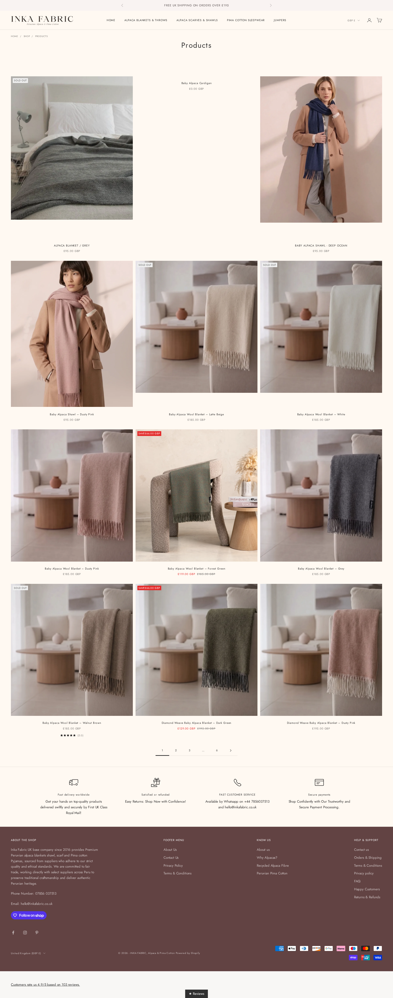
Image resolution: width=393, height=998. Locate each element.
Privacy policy (364, 873)
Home (14, 36)
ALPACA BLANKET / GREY (72, 246)
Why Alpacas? (267, 857)
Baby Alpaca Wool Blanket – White (321, 414)
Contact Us (171, 857)
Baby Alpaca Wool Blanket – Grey (321, 569)
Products (41, 36)
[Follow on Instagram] (25, 932)
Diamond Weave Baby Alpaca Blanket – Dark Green (197, 723)
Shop (27, 36)
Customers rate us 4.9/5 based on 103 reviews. (45, 984)
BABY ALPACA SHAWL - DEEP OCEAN (321, 246)
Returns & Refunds (367, 897)
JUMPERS (280, 20)
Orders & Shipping (368, 857)
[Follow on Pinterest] (37, 932)
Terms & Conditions (177, 873)
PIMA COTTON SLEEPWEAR (246, 20)
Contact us (361, 849)
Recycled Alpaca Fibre (273, 865)
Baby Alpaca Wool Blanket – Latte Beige (196, 414)
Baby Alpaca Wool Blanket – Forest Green (196, 569)
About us (263, 849)
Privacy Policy (173, 865)
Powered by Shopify (188, 953)
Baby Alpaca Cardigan (196, 83)
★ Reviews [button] (196, 993)
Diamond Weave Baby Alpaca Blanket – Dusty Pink (321, 723)
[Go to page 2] (230, 750)
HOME (111, 20)
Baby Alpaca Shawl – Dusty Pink (72, 414)
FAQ (357, 881)
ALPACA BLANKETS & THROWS (145, 20)
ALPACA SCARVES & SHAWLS (197, 20)
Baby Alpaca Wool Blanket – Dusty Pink (72, 569)
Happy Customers (367, 889)
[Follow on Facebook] (13, 932)
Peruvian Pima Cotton (272, 873)
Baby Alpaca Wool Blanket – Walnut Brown (72, 723)
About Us (170, 849)
